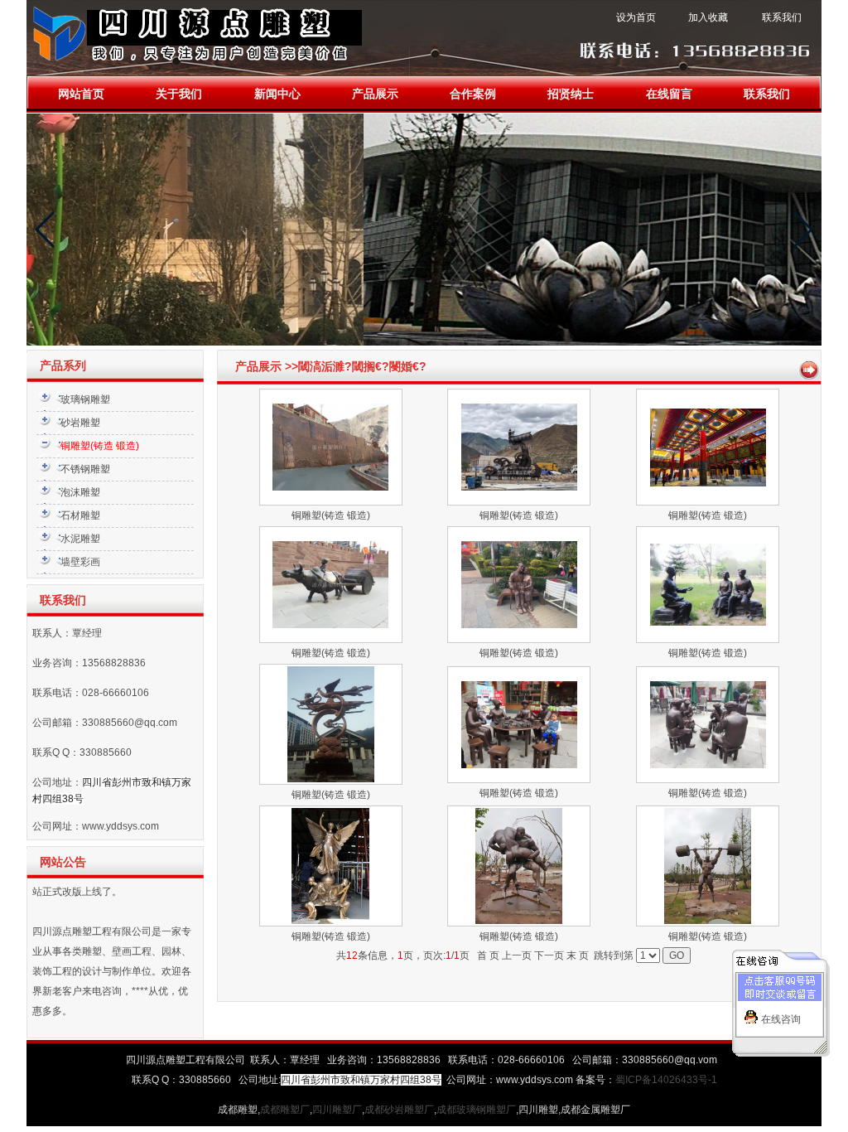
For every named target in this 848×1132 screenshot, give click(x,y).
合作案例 (473, 94)
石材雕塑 (80, 515)
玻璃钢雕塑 (85, 399)
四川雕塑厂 (337, 1109)
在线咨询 (781, 1019)
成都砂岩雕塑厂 (399, 1109)
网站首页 (81, 94)
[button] (46, 229)
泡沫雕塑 (80, 492)
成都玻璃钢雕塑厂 (476, 1109)
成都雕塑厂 (285, 1109)
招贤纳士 (570, 94)
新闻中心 (277, 94)
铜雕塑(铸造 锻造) (331, 515)
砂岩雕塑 (80, 422)
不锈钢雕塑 (85, 469)
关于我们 (179, 94)
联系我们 (767, 94)
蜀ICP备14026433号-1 (666, 1080)
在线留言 (669, 94)
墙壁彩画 (80, 562)
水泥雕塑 (80, 538)
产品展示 (375, 94)
